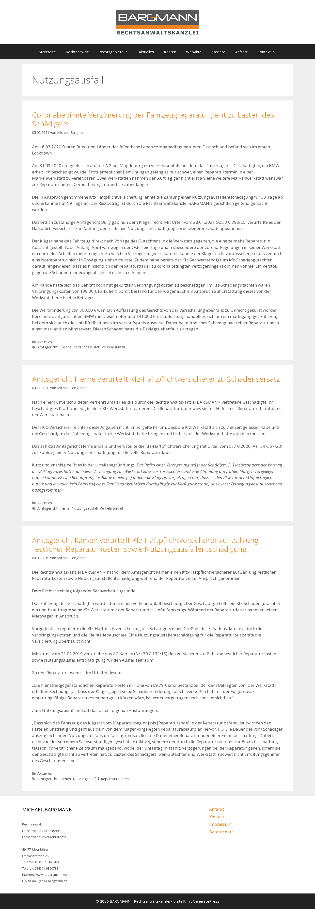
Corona (66, 347)
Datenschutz (221, 832)
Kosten (170, 51)
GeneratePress (206, 901)
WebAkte (194, 51)
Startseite (47, 51)
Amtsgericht (47, 347)
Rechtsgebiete (111, 51)
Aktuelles (146, 51)
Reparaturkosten (115, 778)
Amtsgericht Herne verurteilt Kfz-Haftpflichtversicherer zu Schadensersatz (156, 379)
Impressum (220, 824)
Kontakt (264, 51)
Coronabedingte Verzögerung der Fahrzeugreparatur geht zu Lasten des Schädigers (153, 119)
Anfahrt (241, 51)
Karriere (218, 51)
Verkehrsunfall (113, 347)
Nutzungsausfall (87, 347)
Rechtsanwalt (77, 51)
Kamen (65, 778)
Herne (65, 508)
